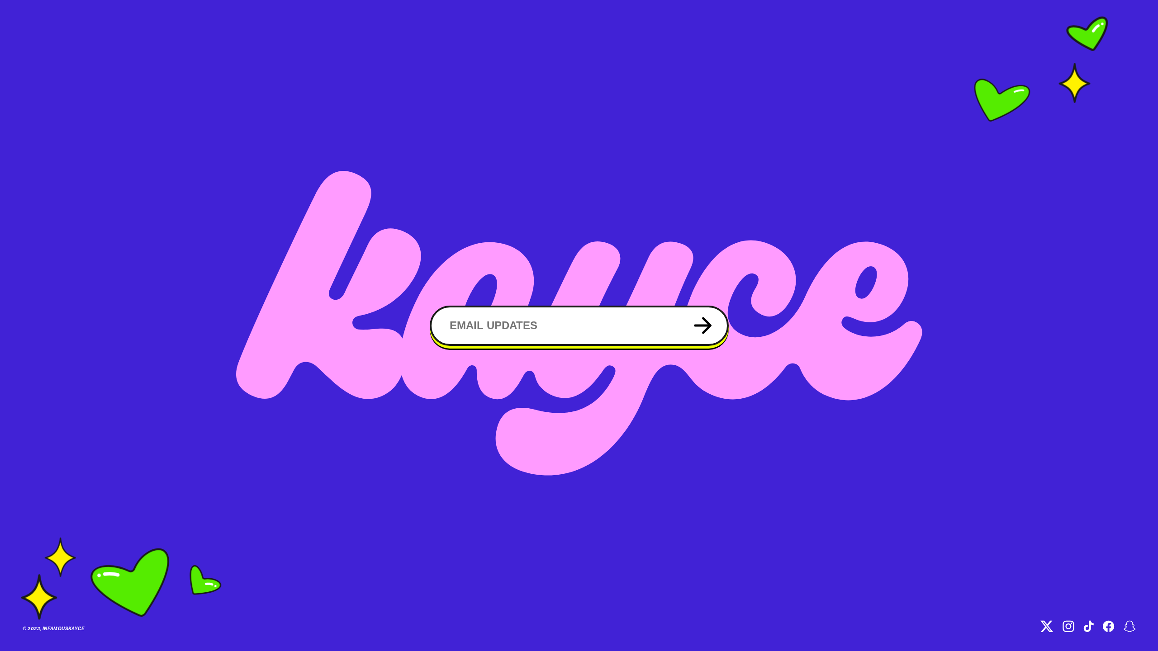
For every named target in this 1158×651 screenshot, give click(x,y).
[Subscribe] (702, 325)
